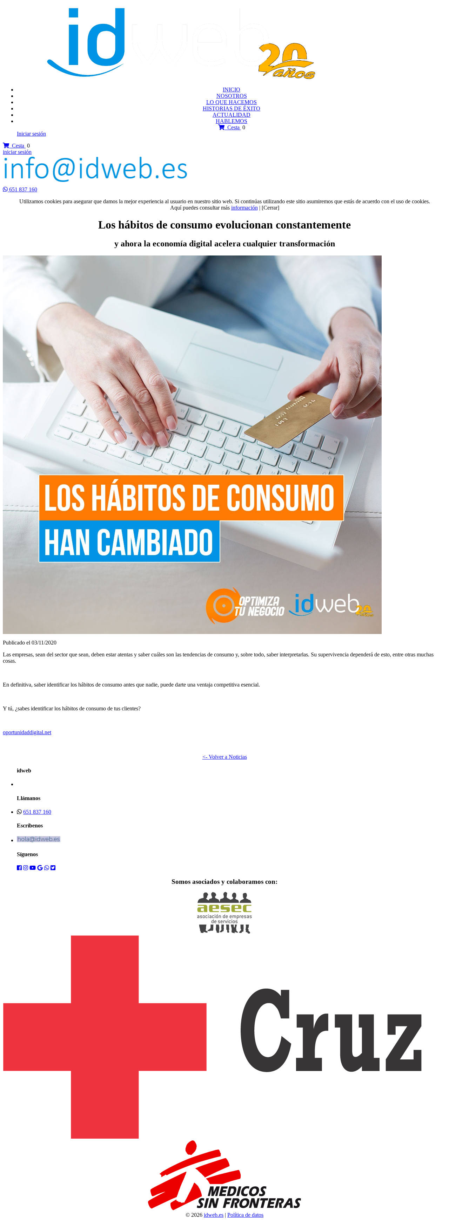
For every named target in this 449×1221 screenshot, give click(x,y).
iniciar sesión (17, 152)
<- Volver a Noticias (224, 757)
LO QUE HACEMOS (231, 102)
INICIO (231, 90)
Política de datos (245, 1215)
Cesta (232, 127)
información (244, 208)
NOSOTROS (231, 96)
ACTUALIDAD (231, 115)
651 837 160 (23, 189)
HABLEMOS (231, 121)
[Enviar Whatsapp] (6, 189)
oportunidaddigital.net (27, 732)
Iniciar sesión (31, 134)
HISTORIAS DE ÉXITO (231, 108)
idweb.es (213, 1215)
